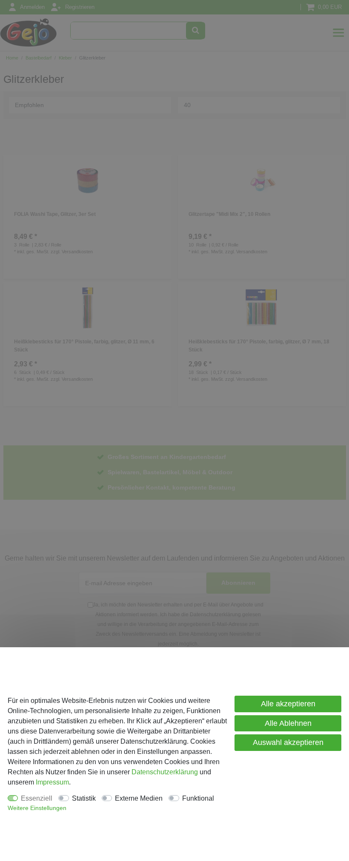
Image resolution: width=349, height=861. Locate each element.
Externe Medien (139, 798)
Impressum (52, 782)
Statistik (84, 798)
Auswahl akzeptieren (288, 742)
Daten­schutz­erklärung (165, 772)
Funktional (198, 798)
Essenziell (36, 798)
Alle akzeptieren (288, 704)
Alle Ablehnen (288, 723)
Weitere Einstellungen (37, 807)
